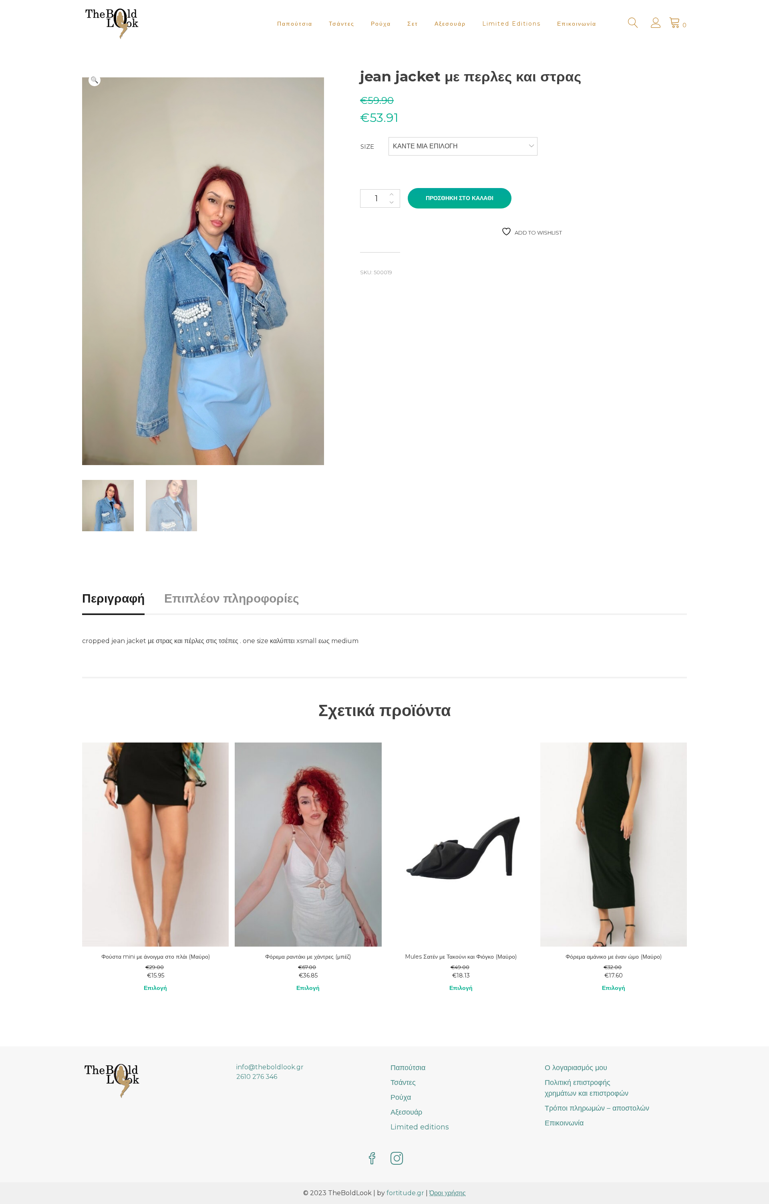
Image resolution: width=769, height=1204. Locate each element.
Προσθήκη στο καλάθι (459, 198)
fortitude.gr (405, 1193)
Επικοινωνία (576, 23)
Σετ (412, 23)
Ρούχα (381, 23)
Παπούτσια (294, 23)
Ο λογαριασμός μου (576, 1067)
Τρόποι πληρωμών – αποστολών (597, 1108)
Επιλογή (155, 988)
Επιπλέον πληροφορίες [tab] (231, 598)
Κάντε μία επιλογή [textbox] (425, 146)
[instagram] (397, 1159)
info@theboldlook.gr (270, 1067)
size (367, 146)
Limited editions (511, 23)
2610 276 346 (256, 1077)
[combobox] (463, 146)
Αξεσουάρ (450, 23)
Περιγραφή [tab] (113, 598)
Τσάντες (341, 23)
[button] (95, 80)
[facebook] (372, 1159)
